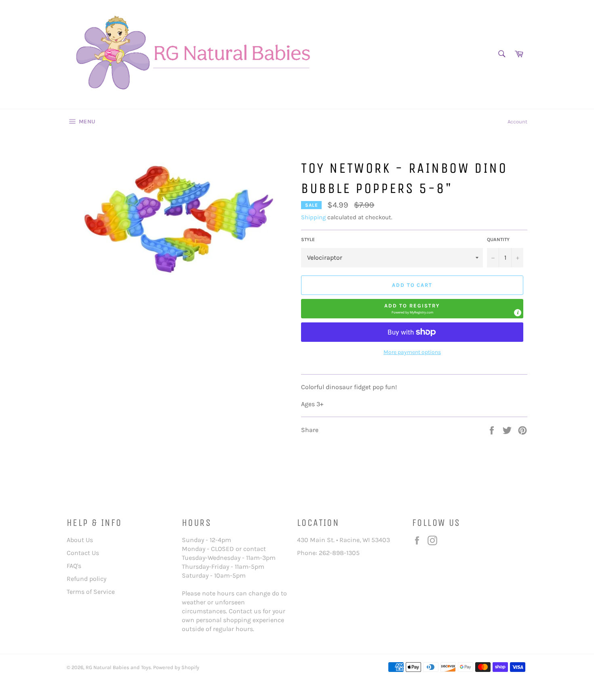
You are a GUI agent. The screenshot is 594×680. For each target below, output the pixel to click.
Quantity (498, 239)
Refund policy (86, 579)
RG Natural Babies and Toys (118, 667)
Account (517, 122)
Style (308, 239)
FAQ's (74, 566)
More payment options (412, 352)
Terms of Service (91, 591)
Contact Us (83, 553)
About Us (80, 540)
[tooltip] (517, 312)
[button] (412, 308)
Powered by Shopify (176, 667)
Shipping (313, 217)
